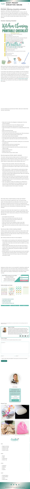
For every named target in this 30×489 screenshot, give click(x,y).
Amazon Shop (4, 479)
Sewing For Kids (5, 448)
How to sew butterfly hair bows (5, 419)
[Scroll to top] (28, 475)
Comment (3, 342)
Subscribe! (24, 280)
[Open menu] (28, 3)
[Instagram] (5, 1)
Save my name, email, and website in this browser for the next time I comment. (14, 358)
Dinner (3, 468)
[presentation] (8, 412)
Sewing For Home (5, 447)
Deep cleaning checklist (6, 300)
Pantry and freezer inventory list (8, 303)
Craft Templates (5, 476)
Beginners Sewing (5, 446)
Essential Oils (4, 458)
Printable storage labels (6, 301)
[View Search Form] (28, 1)
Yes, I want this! (15, 400)
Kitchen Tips (4, 459)
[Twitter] (28, 336)
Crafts (3, 457)
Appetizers (4, 465)
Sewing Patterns (5, 475)
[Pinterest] (23, 336)
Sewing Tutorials (5, 450)
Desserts (3, 469)
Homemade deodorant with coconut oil (20, 419)
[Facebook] (1, 1)
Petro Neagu (3, 10)
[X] (3, 1)
